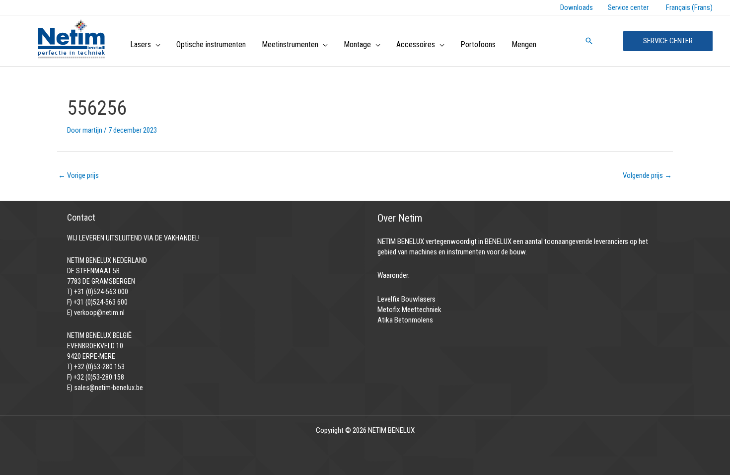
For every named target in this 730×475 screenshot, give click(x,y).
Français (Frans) (689, 7)
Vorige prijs (78, 175)
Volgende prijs (647, 175)
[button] (155, 44)
